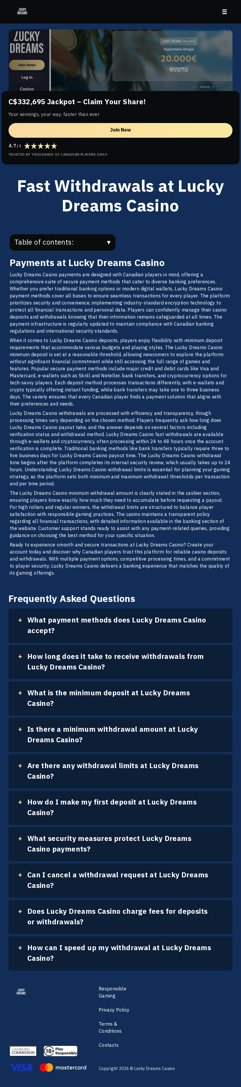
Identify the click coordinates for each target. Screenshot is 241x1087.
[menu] (224, 12)
